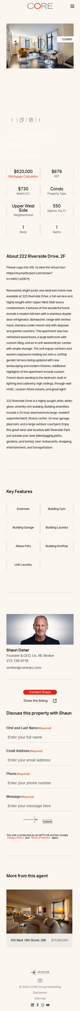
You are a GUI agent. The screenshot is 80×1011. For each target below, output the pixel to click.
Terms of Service (40, 837)
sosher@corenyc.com (23, 667)
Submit (47, 821)
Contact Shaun (40, 692)
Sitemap (40, 998)
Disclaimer (40, 992)
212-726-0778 (17, 661)
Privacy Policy (15, 837)
